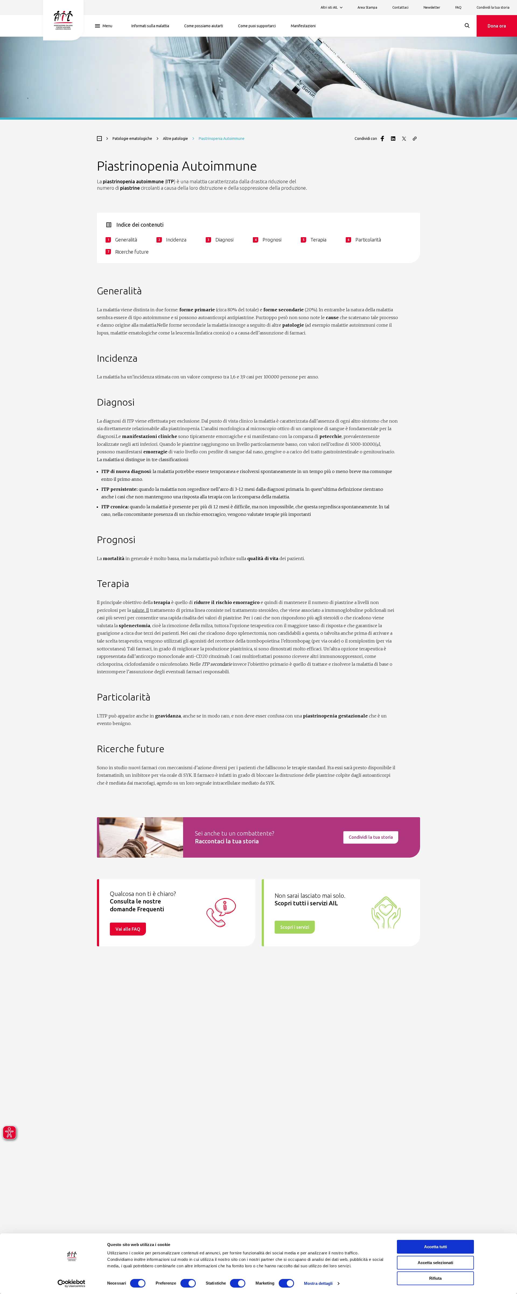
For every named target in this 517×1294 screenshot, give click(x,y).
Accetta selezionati (435, 1262)
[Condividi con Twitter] (404, 138)
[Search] (467, 25)
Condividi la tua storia (493, 7)
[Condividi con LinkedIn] (393, 138)
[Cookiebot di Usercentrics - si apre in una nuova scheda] (71, 1283)
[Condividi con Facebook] (382, 138)
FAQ (458, 7)
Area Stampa (367, 7)
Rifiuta (435, 1278)
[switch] (188, 1283)
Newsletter (432, 7)
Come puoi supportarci (257, 26)
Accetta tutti (435, 1246)
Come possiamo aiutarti (203, 26)
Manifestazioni (303, 26)
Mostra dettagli (318, 1283)
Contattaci (400, 7)
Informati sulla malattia (150, 26)
